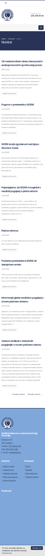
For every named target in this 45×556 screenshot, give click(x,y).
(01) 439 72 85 (12, 449)
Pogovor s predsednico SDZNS (17, 104)
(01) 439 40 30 (37, 16)
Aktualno (11, 39)
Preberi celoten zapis (9, 93)
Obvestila (29, 470)
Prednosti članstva (32, 477)
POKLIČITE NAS (36, 14)
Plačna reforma (9, 230)
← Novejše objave (18, 394)
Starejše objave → (35, 394)
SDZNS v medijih (8, 466)
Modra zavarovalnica (10, 477)
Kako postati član (32, 473)
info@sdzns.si (15, 452)
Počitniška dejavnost (10, 473)
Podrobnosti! (7, 553)
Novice (19, 39)
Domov (3, 39)
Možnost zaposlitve (9, 481)
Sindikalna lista (8, 470)
